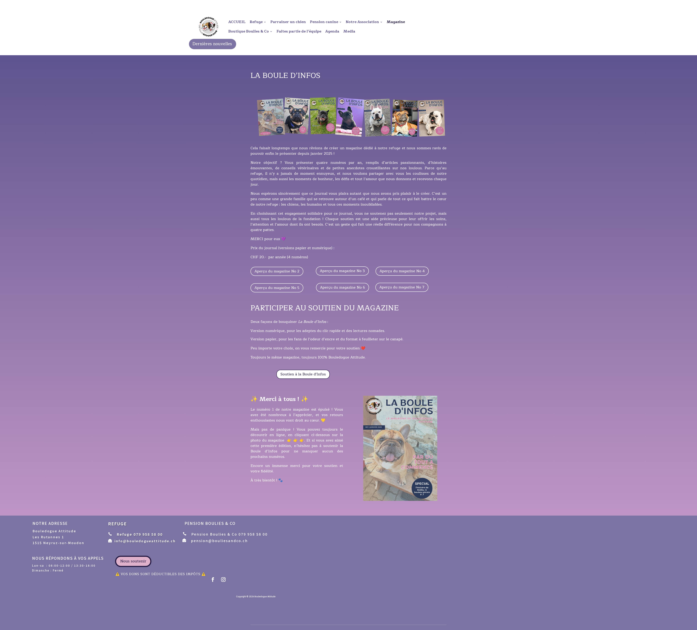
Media (349, 31)
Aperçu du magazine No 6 (342, 287)
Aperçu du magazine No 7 (401, 287)
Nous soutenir (133, 561)
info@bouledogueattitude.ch (145, 540)
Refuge (256, 22)
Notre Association (362, 22)
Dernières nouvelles (212, 43)
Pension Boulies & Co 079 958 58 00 (229, 534)
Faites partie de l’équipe (298, 31)
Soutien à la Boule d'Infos (303, 374)
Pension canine (324, 22)
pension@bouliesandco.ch (219, 540)
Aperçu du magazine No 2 (276, 271)
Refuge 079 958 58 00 (140, 534)
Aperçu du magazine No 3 (342, 271)
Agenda (332, 31)
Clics (310, 452)
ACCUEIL (237, 22)
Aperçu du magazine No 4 (402, 271)
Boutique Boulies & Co (248, 31)
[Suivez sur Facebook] (212, 579)
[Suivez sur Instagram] (223, 579)
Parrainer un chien (288, 22)
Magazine (396, 22)
